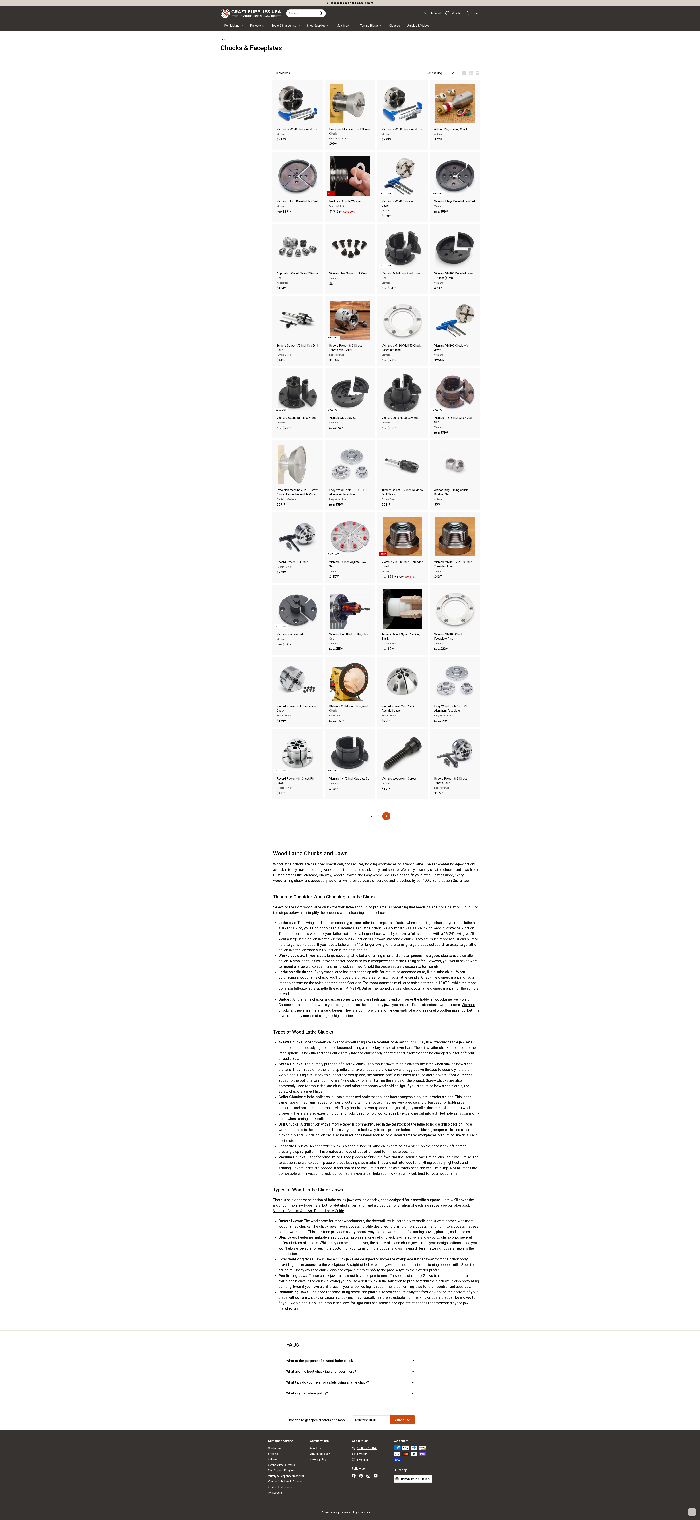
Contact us (274, 1448)
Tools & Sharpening (284, 25)
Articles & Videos (418, 25)
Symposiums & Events (281, 1465)
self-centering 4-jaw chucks (394, 1042)
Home (224, 39)
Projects (256, 25)
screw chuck (355, 1064)
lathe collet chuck (321, 1097)
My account (275, 1492)
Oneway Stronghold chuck (393, 939)
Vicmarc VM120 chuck (348, 939)
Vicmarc (310, 875)
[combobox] (306, 13)
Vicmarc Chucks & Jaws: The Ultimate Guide (308, 1211)
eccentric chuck (327, 1146)
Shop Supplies (316, 25)
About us (315, 1448)
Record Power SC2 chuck (453, 928)
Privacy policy (318, 1459)
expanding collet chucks (336, 1113)
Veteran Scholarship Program (285, 1481)
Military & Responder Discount (286, 1476)
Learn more (366, 2)
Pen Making (232, 25)
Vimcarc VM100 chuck (409, 928)
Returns (272, 1459)
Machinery (343, 25)
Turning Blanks (369, 25)
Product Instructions (280, 1487)
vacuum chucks (431, 1157)
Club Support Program (281, 1470)
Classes (394, 25)
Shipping (273, 1453)
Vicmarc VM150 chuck (320, 950)
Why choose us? (320, 1453)
